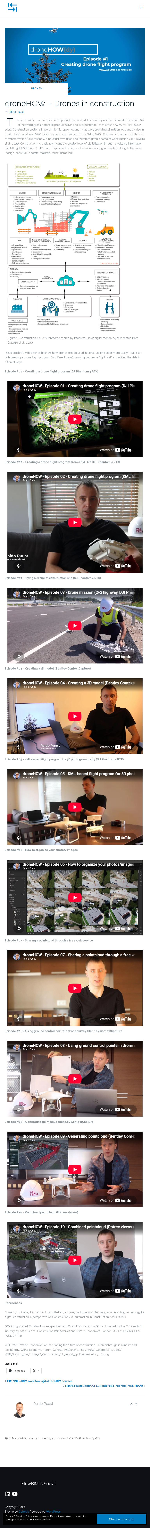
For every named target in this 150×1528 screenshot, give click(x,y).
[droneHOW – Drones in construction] (75, 61)
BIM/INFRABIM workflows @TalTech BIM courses (39, 1381)
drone (42, 1438)
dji (35, 1438)
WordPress (53, 1511)
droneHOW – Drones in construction (69, 103)
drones (36, 88)
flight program (57, 1438)
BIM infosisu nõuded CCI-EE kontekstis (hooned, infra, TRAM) (102, 1385)
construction (24, 1438)
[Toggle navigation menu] (141, 7)
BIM (12, 1438)
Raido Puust (16, 111)
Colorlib (24, 1511)
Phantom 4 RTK (89, 1438)
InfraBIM (72, 1438)
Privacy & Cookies (40, 1519)
